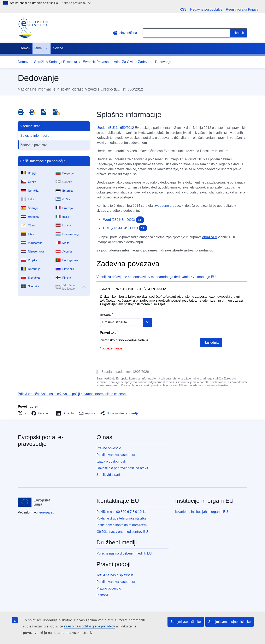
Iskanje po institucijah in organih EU (201, 512)
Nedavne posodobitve (206, 9)
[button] (23, 413)
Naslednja (211, 342)
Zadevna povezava (34, 145)
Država (105, 315)
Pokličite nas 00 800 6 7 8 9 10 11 (121, 512)
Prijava (253, 9)
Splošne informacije (34, 135)
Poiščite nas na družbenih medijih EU (124, 553)
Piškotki (102, 595)
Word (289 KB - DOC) (122, 219)
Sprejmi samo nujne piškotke (229, 621)
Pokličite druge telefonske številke (121, 518)
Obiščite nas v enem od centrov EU (122, 531)
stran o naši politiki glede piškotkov (89, 626)
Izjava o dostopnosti (111, 461)
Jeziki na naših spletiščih (114, 575)
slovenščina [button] (128, 33)
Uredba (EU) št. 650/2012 (115, 127)
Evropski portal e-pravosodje (40, 440)
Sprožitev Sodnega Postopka (55, 62)
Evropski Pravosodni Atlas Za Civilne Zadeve (116, 62)
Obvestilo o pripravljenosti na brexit (122, 468)
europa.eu (46, 512)
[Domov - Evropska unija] (34, 502)
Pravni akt (108, 332)
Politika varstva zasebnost (115, 455)
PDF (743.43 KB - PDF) (124, 228)
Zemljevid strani (108, 474)
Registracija (234, 9)
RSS (183, 9)
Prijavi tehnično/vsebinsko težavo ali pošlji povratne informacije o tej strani (72, 394)
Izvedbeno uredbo (167, 205)
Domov (25, 48)
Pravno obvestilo (108, 448)
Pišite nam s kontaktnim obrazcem (121, 525)
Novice (58, 48)
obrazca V (209, 237)
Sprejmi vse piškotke (185, 621)
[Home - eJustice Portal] (33, 28)
